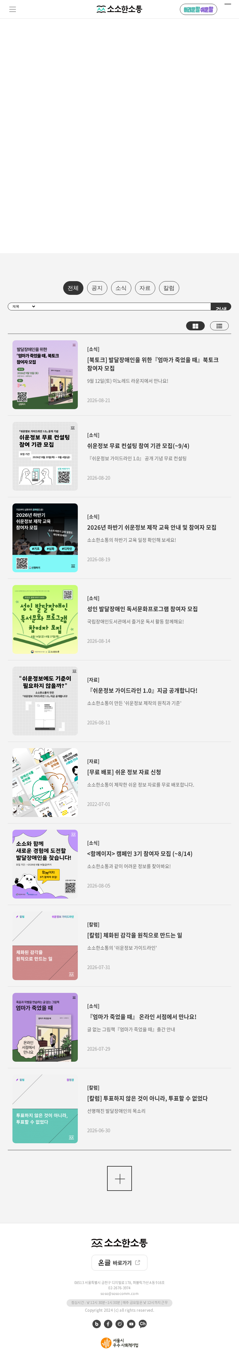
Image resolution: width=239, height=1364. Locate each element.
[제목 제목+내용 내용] (22, 306)
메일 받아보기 (119, 232)
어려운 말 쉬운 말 (198, 9)
